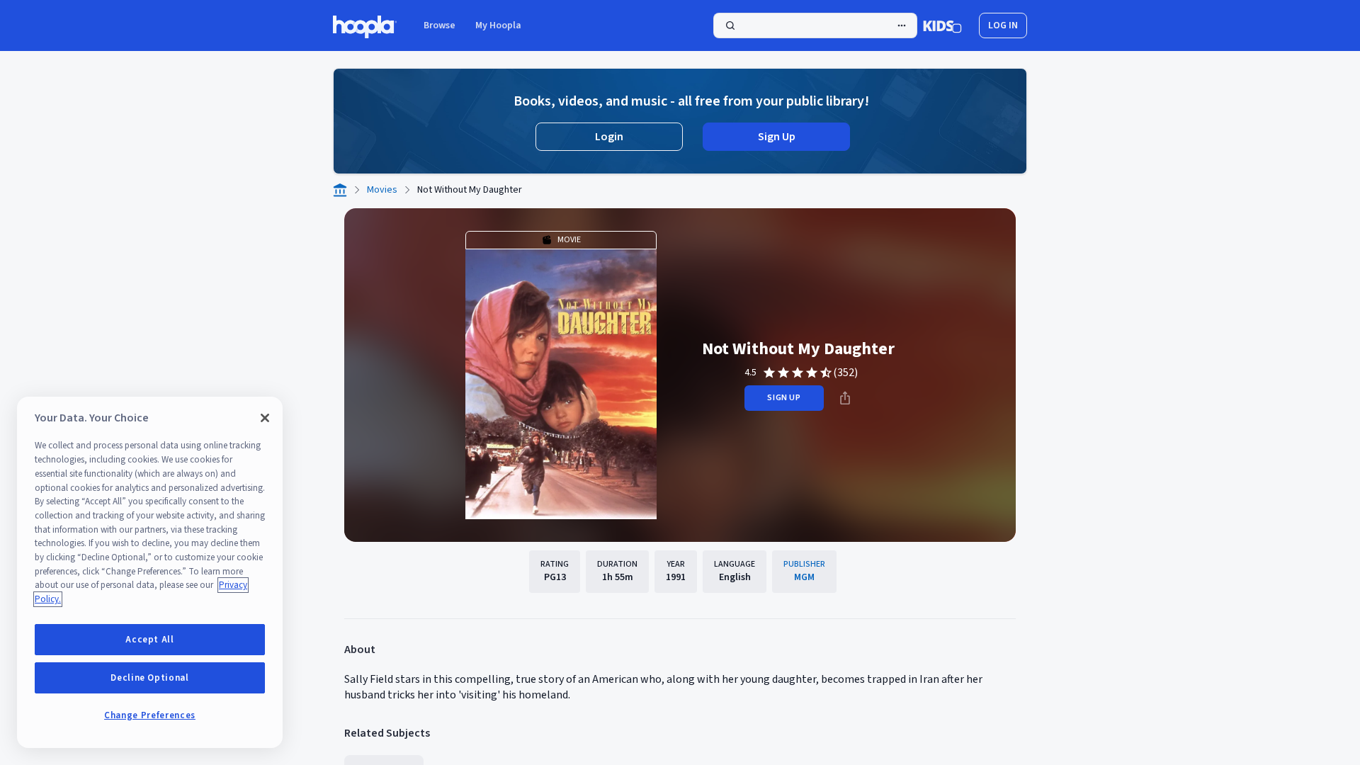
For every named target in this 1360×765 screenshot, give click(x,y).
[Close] (264, 418)
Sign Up (776, 136)
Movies (382, 190)
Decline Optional (149, 678)
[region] (150, 572)
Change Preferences (150, 715)
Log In (1003, 25)
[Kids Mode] (942, 25)
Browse (439, 25)
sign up (783, 398)
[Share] (845, 398)
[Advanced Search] (901, 25)
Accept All (149, 639)
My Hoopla (498, 25)
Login (609, 136)
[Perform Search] (815, 25)
